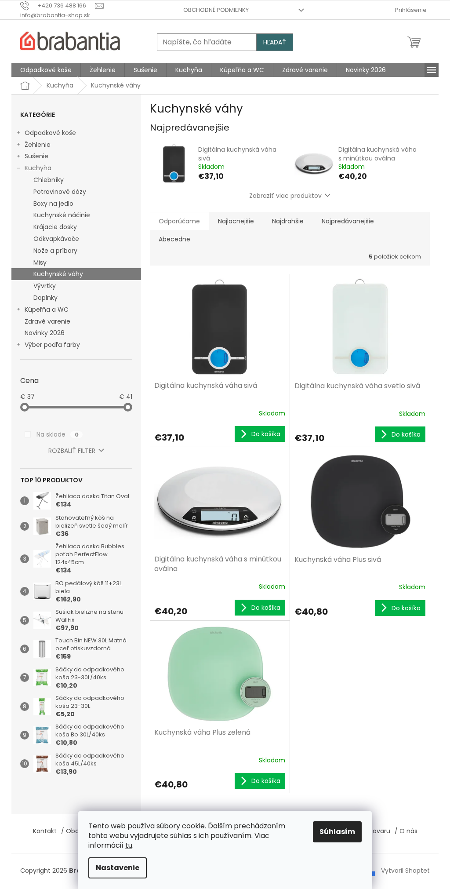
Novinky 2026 (45, 332)
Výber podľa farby (52, 344)
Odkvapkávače (56, 238)
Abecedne (174, 239)
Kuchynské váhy (58, 274)
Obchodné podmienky (216, 10)
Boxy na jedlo (53, 203)
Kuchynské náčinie (61, 215)
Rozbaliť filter (71, 450)
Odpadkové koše (50, 132)
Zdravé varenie (47, 321)
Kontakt (45, 831)
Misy (40, 262)
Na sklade (57, 434)
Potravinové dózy (59, 191)
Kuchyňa (38, 168)
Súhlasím (337, 832)
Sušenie (36, 156)
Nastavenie (117, 868)
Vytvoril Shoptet (405, 870)
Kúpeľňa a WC (47, 309)
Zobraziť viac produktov (285, 195)
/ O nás (406, 831)
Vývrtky (44, 285)
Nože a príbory (55, 250)
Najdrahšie (288, 221)
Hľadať (274, 42)
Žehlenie (38, 144)
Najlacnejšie (236, 221)
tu (128, 845)
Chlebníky (48, 179)
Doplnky (45, 297)
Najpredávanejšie (348, 221)
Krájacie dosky (55, 226)
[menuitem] (45, 70)
